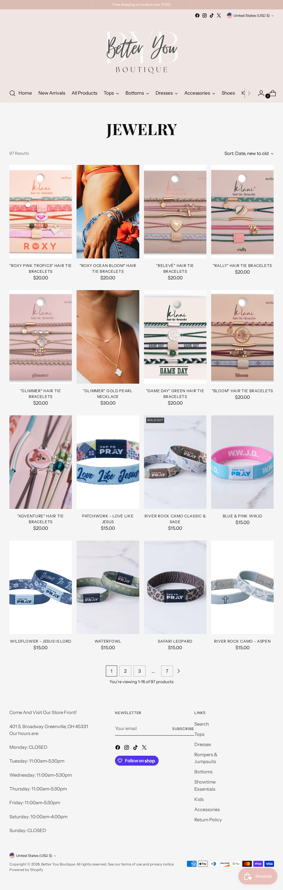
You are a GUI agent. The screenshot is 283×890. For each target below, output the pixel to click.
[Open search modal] (12, 93)
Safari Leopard (175, 641)
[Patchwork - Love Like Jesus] (108, 462)
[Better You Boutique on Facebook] (197, 15)
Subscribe (183, 728)
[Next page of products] (178, 671)
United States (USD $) (252, 15)
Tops (199, 734)
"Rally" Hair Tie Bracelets (242, 265)
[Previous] (93, 4)
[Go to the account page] (258, 93)
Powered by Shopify (26, 869)
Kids (199, 799)
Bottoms (203, 771)
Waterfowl (108, 641)
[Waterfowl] (108, 587)
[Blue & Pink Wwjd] (242, 462)
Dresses (202, 744)
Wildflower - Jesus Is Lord (40, 641)
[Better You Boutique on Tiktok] (211, 15)
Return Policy (208, 819)
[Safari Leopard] (175, 587)
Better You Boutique (58, 864)
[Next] (190, 4)
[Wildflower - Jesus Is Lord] (40, 587)
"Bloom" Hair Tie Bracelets (242, 391)
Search (201, 724)
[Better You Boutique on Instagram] (204, 15)
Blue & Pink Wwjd (242, 516)
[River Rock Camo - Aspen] (242, 587)
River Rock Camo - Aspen (242, 641)
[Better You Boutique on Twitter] (218, 15)
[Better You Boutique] (141, 51)
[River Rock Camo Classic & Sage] (175, 462)
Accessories (207, 809)
